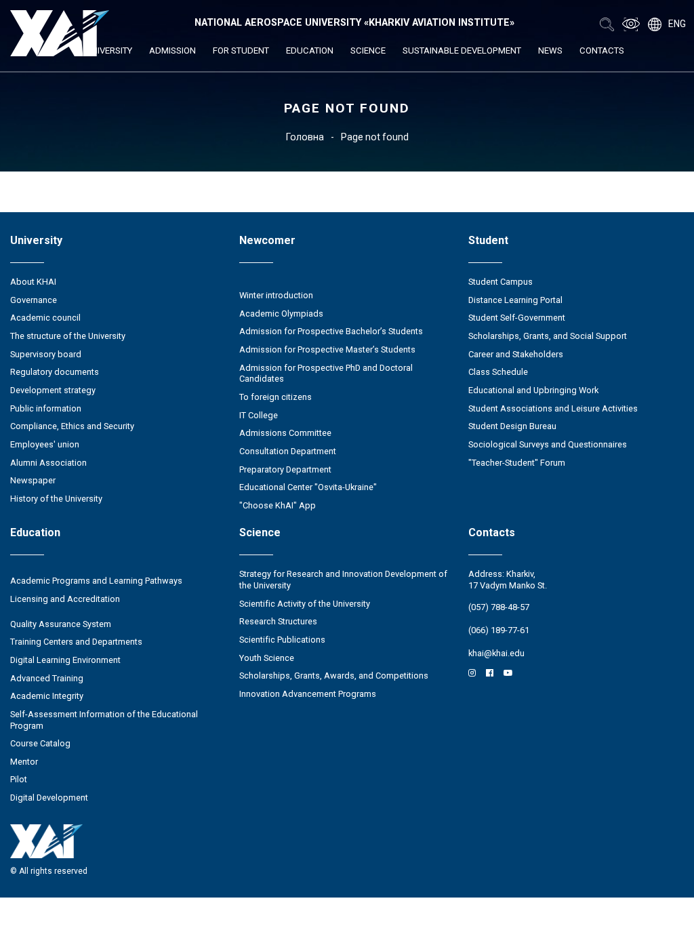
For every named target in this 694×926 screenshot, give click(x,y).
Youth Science (266, 658)
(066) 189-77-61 (498, 630)
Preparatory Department (285, 469)
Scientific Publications (282, 640)
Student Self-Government (516, 318)
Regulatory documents (54, 372)
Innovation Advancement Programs (307, 694)
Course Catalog (40, 743)
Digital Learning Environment (65, 660)
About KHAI (33, 282)
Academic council (45, 318)
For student (241, 50)
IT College (258, 415)
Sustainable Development (462, 50)
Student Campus (500, 282)
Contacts (601, 50)
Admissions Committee (285, 433)
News (550, 50)
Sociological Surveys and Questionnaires (547, 444)
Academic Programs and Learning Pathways (96, 581)
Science (368, 50)
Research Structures (278, 621)
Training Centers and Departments (76, 642)
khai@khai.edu (496, 653)
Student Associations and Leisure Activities (553, 408)
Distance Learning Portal (515, 300)
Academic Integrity (46, 696)
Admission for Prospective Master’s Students (327, 349)
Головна (305, 137)
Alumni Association (48, 463)
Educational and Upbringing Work (533, 390)
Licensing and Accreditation (65, 599)
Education (309, 50)
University (108, 50)
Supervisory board (45, 354)
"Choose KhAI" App (277, 505)
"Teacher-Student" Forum (516, 463)
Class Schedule (498, 372)
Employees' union (44, 444)
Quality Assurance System (60, 624)
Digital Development (49, 797)
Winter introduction (276, 295)
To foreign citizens (275, 397)
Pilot (18, 779)
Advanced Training (46, 678)
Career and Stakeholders (515, 354)
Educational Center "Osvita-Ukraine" (308, 487)
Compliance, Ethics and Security (72, 426)
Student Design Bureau (512, 426)
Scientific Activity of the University (304, 604)
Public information (45, 408)
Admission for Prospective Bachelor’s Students (331, 331)
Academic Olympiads (281, 313)
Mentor (24, 762)
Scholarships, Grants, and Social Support (547, 336)
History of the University (56, 499)
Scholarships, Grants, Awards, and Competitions (333, 675)
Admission (172, 50)
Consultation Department (287, 451)
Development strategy (53, 390)
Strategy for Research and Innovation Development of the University (343, 579)
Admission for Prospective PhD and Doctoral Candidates (326, 373)
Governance (33, 300)
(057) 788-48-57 (498, 607)
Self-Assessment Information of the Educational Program (104, 720)
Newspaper (33, 480)
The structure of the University (67, 336)
